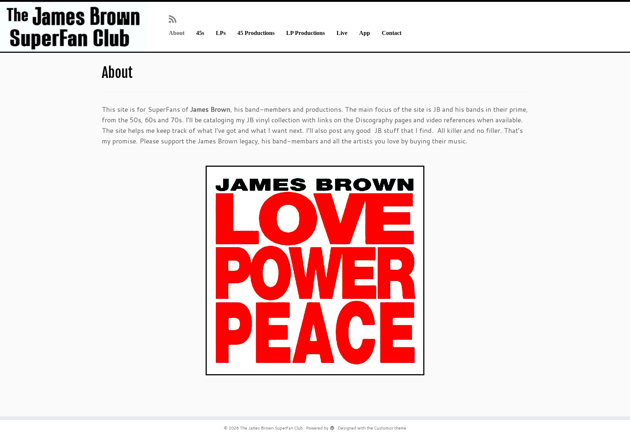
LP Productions (305, 33)
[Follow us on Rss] (175, 19)
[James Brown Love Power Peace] (315, 270)
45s (200, 33)
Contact (391, 33)
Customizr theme (390, 428)
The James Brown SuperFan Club (271, 428)
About (176, 33)
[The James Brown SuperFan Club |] (72, 27)
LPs (221, 33)
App (364, 33)
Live (342, 33)
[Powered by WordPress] (332, 426)
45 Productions (256, 33)
